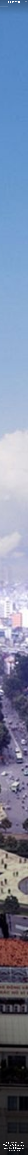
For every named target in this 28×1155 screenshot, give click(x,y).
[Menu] (26, 1)
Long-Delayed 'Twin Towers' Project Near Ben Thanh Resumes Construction (14, 1146)
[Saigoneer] (14, 2)
